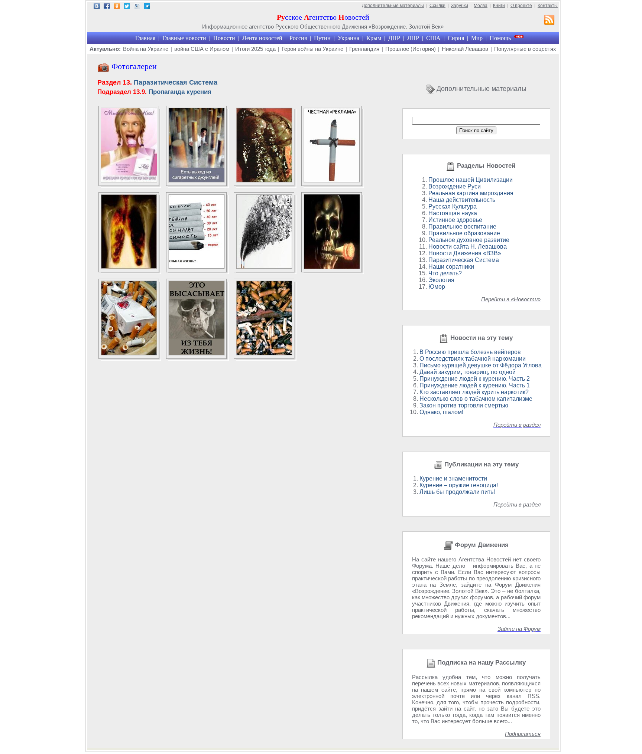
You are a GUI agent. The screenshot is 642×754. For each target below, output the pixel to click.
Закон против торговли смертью (463, 405)
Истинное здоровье (455, 220)
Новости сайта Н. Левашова (467, 246)
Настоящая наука (452, 213)
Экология (441, 280)
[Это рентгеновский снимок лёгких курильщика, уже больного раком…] (129, 267)
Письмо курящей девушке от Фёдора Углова (480, 365)
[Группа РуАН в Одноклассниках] (117, 7)
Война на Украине (145, 49)
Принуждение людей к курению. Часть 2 (474, 379)
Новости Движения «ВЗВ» (464, 253)
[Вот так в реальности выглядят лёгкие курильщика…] (264, 180)
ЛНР (413, 38)
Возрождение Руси (454, 186)
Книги (499, 5)
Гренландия (364, 49)
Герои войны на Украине (312, 49)
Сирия (456, 38)
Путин (322, 38)
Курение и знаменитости (453, 478)
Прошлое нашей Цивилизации (470, 180)
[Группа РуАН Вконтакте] (97, 7)
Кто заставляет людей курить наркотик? (474, 392)
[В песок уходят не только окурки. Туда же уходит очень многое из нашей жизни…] (129, 353)
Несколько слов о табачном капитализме (475, 399)
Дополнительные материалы (393, 5)
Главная (145, 38)
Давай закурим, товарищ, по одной (467, 372)
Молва (480, 5)
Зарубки (459, 5)
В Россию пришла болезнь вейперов (470, 352)
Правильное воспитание (462, 226)
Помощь (500, 38)
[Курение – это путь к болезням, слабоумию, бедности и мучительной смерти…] (332, 267)
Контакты (548, 5)
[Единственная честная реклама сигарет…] (332, 180)
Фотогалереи (133, 66)
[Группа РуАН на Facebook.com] (107, 7)
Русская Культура (452, 206)
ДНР (394, 38)
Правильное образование (464, 233)
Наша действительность (461, 200)
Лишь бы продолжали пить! (457, 492)
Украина (348, 38)
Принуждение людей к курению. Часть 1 (474, 385)
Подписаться (523, 734)
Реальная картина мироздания (470, 193)
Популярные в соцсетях (525, 49)
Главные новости (184, 38)
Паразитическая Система (157, 82)
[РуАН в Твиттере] (127, 7)
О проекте (521, 5)
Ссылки (437, 5)
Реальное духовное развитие (468, 240)
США (433, 38)
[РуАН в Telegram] (147, 7)
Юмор (436, 286)
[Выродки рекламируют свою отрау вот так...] (129, 180)
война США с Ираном (201, 49)
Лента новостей (262, 38)
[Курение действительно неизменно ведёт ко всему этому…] (196, 267)
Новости (224, 38)
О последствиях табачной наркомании (472, 358)
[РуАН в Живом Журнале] (137, 7)
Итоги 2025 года (255, 49)
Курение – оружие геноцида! (458, 485)
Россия (298, 38)
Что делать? (445, 273)
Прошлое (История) (410, 49)
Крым (373, 38)
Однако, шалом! (441, 412)
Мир (477, 38)
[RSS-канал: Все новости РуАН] (549, 20)
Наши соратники (451, 266)
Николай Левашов (465, 49)
